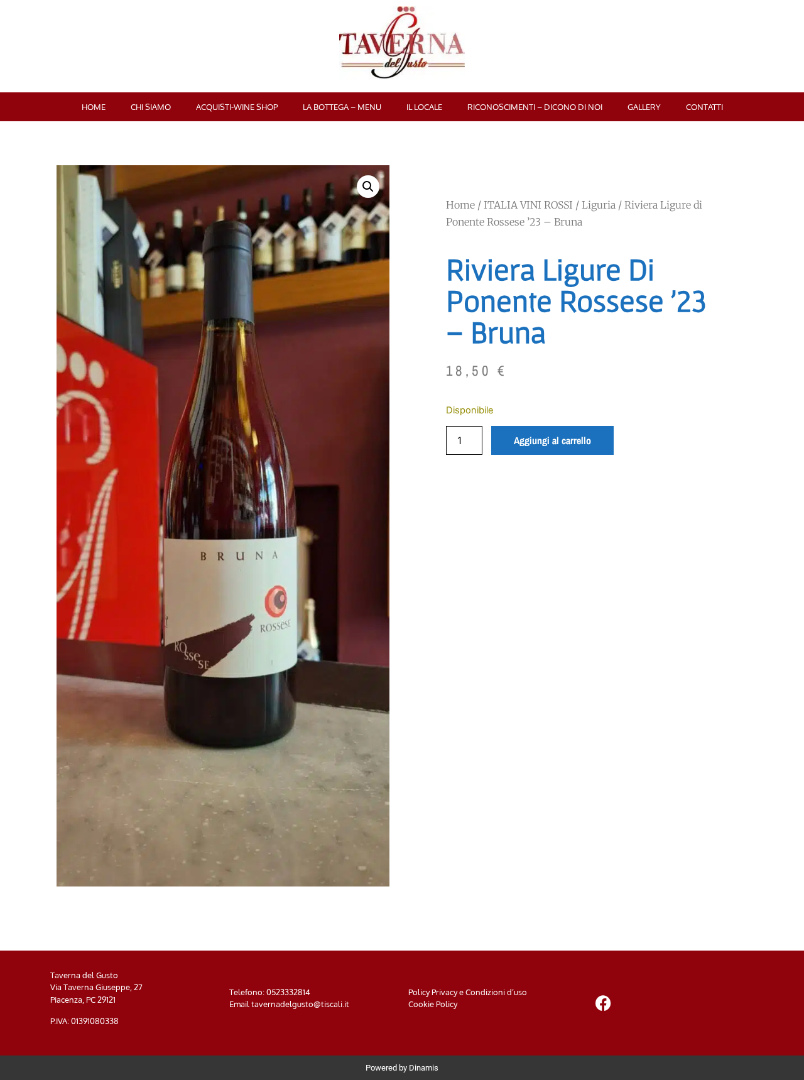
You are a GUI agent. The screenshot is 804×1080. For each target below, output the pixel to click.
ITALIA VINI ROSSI (528, 205)
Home (94, 107)
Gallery (644, 107)
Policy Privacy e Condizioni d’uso (467, 992)
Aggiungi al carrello (552, 440)
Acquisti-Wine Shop (237, 107)
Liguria (599, 205)
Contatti (704, 107)
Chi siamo (151, 107)
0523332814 (288, 992)
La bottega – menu (342, 107)
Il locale (424, 107)
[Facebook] (603, 1002)
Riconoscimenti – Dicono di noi (534, 107)
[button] (368, 186)
